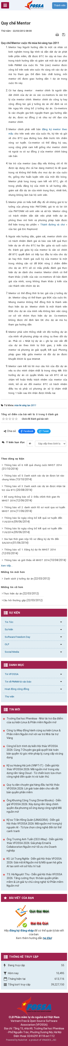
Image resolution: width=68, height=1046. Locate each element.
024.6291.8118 (36, 1036)
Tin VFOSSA (11, 674)
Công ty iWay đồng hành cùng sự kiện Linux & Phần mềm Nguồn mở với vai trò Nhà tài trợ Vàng (34, 734)
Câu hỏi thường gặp (14, 600)
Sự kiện (9, 629)
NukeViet (22, 1040)
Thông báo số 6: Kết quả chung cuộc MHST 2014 (33, 465)
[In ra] (58, 34)
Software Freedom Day (17, 637)
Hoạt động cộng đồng (17, 689)
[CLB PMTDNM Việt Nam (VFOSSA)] (34, 4)
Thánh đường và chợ (52, 224)
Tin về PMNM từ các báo (18, 681)
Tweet (45, 431)
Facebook (28, 431)
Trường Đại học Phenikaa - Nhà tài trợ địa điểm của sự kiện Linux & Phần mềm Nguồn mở (35, 720)
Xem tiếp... (7, 565)
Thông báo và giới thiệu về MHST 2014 (26, 560)
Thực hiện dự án (12, 593)
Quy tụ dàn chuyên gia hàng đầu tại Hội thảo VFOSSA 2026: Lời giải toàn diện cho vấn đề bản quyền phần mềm (33, 788)
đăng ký (14, 930)
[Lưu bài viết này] (64, 34)
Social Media (12, 651)
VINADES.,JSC (49, 1040)
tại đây (47, 938)
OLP (7, 644)
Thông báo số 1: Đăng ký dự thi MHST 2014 (30, 549)
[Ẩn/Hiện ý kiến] (30, 443)
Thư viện (9, 696)
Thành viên (60, 5)
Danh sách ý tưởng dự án (18, 578)
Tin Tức (9, 622)
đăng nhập (27, 930)
